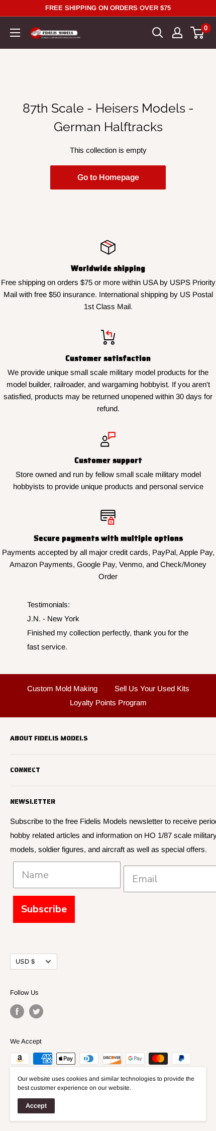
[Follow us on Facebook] (17, 1011)
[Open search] (157, 32)
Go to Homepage (108, 177)
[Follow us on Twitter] (36, 1011)
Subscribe (44, 909)
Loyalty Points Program (108, 702)
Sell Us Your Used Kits (152, 688)
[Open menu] (15, 33)
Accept (36, 1105)
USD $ (25, 961)
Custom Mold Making (62, 688)
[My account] (177, 32)
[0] (197, 33)
